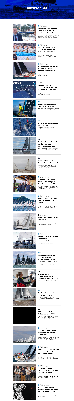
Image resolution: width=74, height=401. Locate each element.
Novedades (25, 20)
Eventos (19, 20)
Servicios (30, 20)
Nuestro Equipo (50, 20)
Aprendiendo (36, 20)
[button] (59, 21)
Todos (14, 20)
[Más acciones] (58, 26)
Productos (43, 20)
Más (56, 20)
